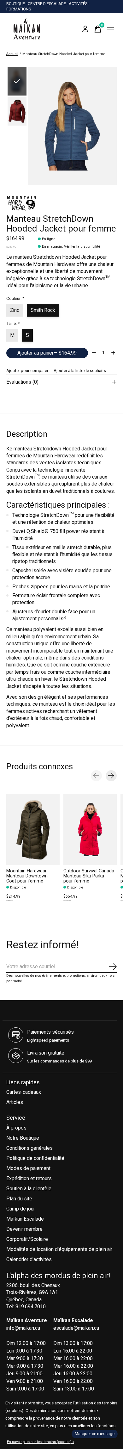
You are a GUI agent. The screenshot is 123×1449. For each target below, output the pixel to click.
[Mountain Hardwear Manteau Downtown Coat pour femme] (33, 829)
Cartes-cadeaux (23, 1092)
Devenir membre (24, 1229)
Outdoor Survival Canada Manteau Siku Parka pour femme (88, 876)
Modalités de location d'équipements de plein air (59, 1249)
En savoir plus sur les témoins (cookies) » (40, 1442)
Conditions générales (29, 1148)
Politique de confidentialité (35, 1158)
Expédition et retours (29, 1178)
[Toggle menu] (110, 29)
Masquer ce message (94, 1434)
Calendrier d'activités (29, 1259)
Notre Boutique (22, 1138)
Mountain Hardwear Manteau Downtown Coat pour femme (27, 876)
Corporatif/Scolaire (27, 1239)
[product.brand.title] (61, 203)
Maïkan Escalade (25, 1219)
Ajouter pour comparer (27, 371)
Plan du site (19, 1199)
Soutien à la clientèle (28, 1188)
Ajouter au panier (47, 353)
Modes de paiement (28, 1168)
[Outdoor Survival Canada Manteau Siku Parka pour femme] (90, 829)
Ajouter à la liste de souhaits (80, 371)
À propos (16, 1128)
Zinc (14, 310)
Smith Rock (43, 310)
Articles (14, 1102)
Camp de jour (20, 1209)
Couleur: (15, 298)
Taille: (13, 323)
